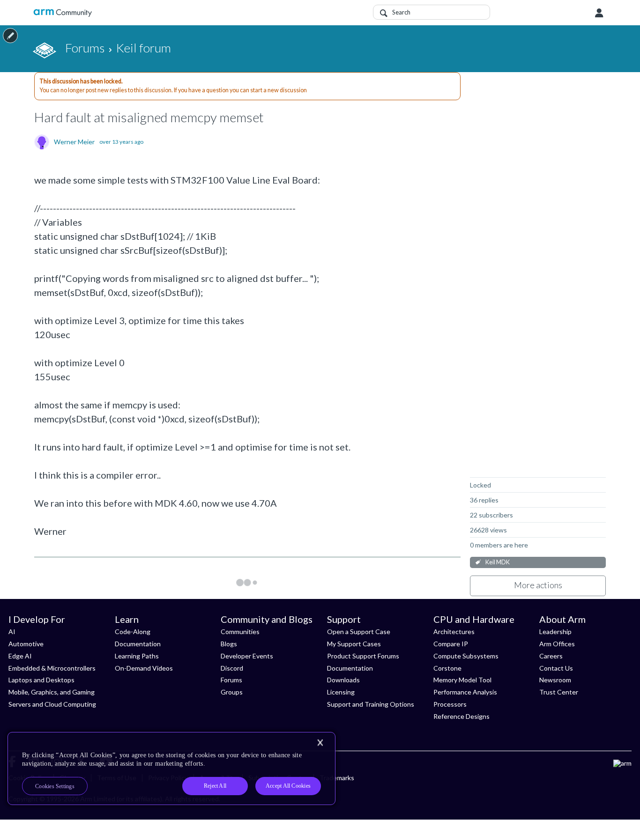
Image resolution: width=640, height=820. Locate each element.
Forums (231, 680)
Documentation (138, 644)
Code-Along (132, 631)
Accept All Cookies (288, 786)
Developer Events (247, 656)
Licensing (341, 692)
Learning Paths (137, 656)
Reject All (215, 786)
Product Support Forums (363, 656)
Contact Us (556, 668)
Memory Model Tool (462, 680)
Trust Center (558, 692)
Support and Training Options (370, 704)
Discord (232, 668)
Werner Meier (74, 142)
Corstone (447, 668)
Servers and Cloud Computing (52, 704)
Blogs (229, 644)
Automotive (26, 644)
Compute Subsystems (466, 656)
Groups (232, 692)
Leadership (555, 631)
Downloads (343, 680)
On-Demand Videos (144, 668)
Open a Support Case (358, 631)
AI (11, 631)
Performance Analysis (465, 692)
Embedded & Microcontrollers (52, 668)
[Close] (320, 742)
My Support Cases (354, 644)
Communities (240, 631)
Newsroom (555, 680)
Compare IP (450, 644)
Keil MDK (497, 562)
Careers (551, 656)
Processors (450, 704)
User (599, 13)
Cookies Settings (54, 786)
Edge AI (20, 656)
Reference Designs (461, 716)
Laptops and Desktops (41, 680)
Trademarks (337, 778)
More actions (538, 585)
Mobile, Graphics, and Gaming (51, 692)
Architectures (454, 631)
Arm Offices (557, 644)
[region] (171, 768)
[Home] (62, 13)
